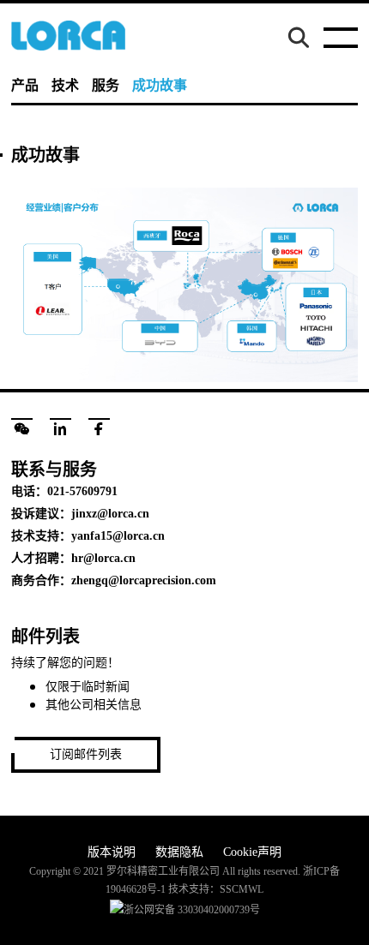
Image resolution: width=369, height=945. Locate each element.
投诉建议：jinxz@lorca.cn (80, 513)
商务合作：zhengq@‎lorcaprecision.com (113, 580)
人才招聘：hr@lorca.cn (73, 558)
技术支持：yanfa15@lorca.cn (88, 535)
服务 (105, 85)
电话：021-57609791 (64, 491)
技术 (65, 85)
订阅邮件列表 (86, 754)
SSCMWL (241, 889)
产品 (25, 85)
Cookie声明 (252, 852)
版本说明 (112, 852)
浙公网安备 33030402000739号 (192, 910)
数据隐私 (179, 852)
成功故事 (159, 85)
